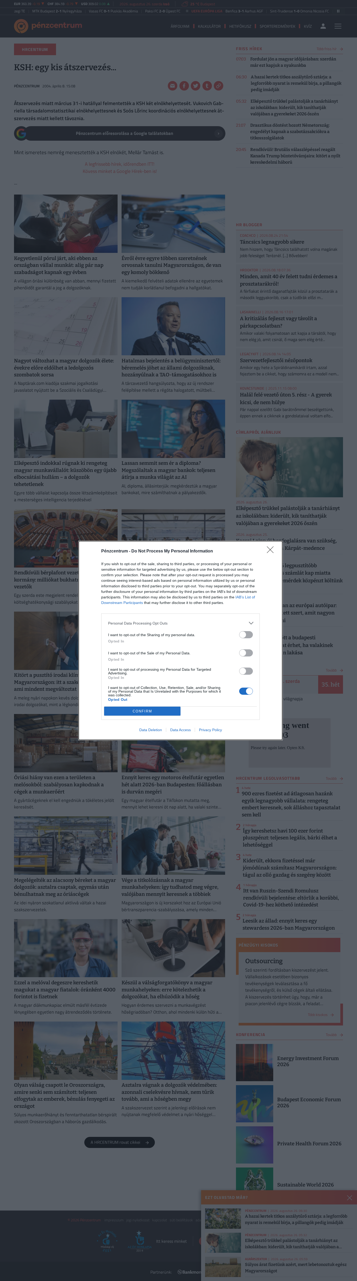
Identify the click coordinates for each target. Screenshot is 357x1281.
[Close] (272, 551)
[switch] (246, 634)
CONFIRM (142, 711)
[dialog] (180, 640)
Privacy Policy (210, 730)
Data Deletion (150, 730)
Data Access (180, 730)
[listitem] (180, 623)
